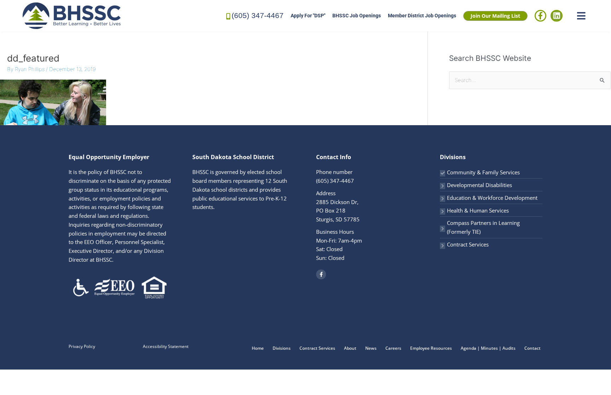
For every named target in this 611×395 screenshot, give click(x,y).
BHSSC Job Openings (356, 15)
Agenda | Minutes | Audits (488, 348)
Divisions (282, 348)
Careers (393, 348)
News (371, 348)
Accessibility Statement (165, 346)
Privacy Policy (82, 346)
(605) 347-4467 (258, 15)
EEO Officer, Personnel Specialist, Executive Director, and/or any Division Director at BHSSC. (117, 250)
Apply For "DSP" (308, 15)
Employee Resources (431, 348)
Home (258, 348)
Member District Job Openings (422, 15)
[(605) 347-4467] (228, 15)
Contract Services (468, 244)
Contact (532, 348)
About (350, 348)
